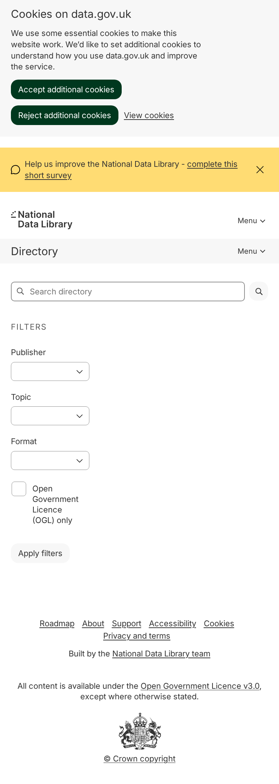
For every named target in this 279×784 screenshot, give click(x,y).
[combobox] (50, 371)
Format (24, 441)
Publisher (28, 352)
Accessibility (172, 623)
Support (126, 623)
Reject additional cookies (64, 115)
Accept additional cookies (66, 89)
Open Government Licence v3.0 (200, 686)
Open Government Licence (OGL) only (55, 504)
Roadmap (57, 623)
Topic (21, 397)
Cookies (219, 623)
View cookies (149, 115)
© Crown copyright (139, 758)
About (93, 623)
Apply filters (40, 553)
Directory (34, 251)
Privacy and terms (136, 635)
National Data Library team (161, 653)
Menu (247, 220)
